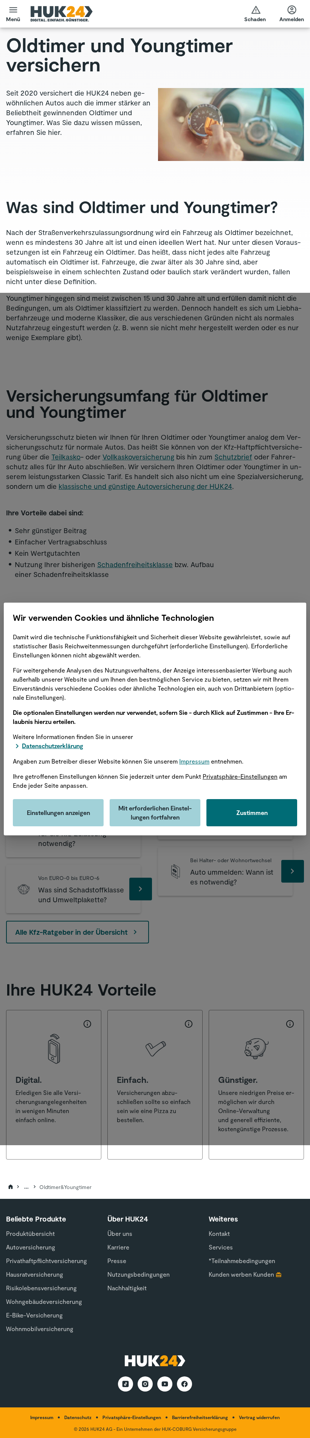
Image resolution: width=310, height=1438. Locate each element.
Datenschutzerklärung (52, 745)
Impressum (194, 761)
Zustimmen (252, 812)
